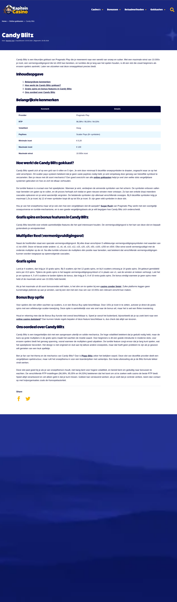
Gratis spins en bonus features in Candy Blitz (48, 89)
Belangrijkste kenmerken (38, 82)
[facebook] (21, 400)
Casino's (95, 9)
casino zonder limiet (110, 286)
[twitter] (30, 400)
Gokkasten (156, 9)
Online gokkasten (16, 21)
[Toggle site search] (172, 9)
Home (4, 21)
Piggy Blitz (87, 356)
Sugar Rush (107, 206)
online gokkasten (102, 177)
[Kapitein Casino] (15, 10)
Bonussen (112, 9)
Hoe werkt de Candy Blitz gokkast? (43, 85)
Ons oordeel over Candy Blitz (40, 92)
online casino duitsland (28, 319)
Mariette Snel (10, 41)
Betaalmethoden (134, 9)
